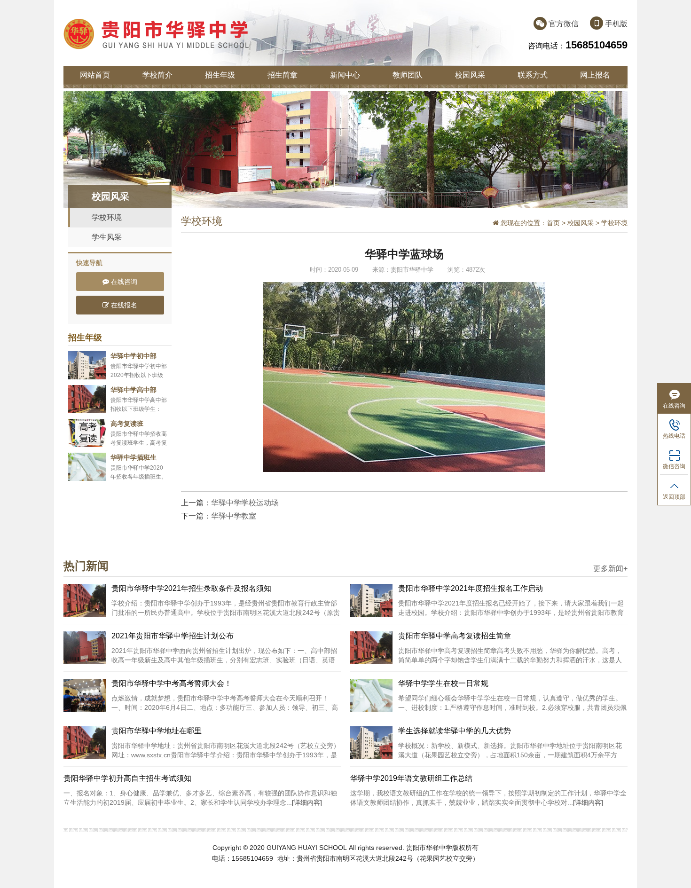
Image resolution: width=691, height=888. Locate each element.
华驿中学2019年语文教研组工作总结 (411, 778)
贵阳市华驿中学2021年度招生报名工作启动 (470, 588)
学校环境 (107, 217)
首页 (553, 223)
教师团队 (408, 75)
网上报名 (595, 75)
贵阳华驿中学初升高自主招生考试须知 (127, 778)
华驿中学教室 (233, 516)
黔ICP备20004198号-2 (381, 868)
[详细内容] (307, 802)
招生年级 (220, 75)
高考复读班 (126, 423)
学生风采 (107, 237)
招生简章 (282, 75)
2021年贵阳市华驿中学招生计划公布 (172, 636)
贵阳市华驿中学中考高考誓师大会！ (171, 683)
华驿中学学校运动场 (245, 503)
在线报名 (123, 305)
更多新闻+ (610, 569)
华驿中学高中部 (133, 389)
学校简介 (157, 75)
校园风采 (470, 75)
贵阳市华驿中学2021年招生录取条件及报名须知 (191, 588)
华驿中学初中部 (133, 356)
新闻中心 (345, 75)
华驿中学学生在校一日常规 (443, 683)
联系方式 (533, 75)
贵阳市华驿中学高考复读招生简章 (454, 636)
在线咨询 (123, 281)
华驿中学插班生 (133, 457)
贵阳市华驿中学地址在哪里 (156, 731)
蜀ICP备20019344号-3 (309, 868)
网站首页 (95, 75)
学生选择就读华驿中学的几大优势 (454, 731)
